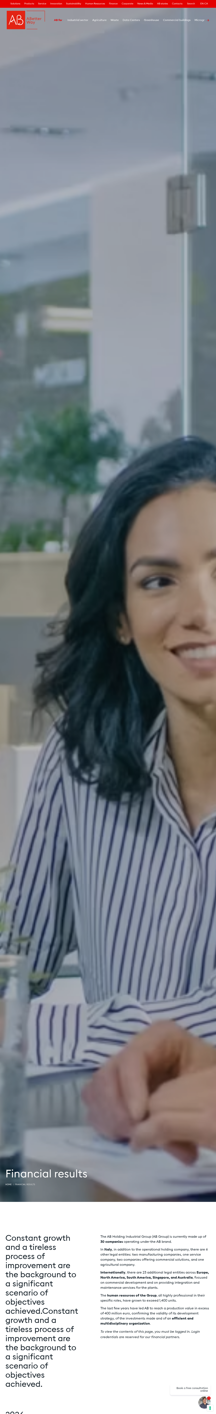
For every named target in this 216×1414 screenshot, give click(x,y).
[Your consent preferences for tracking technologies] (210, 1408)
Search (191, 4)
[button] (49, 20)
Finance (113, 4)
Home (8, 1185)
